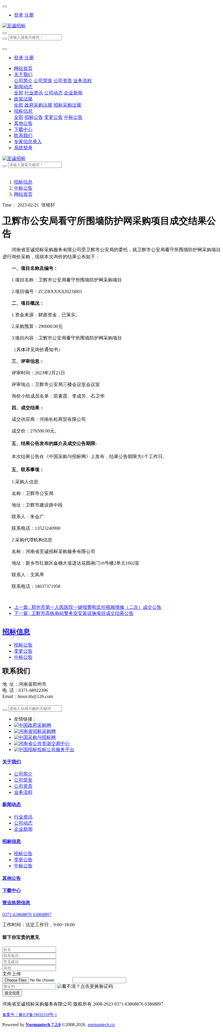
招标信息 (23, 182)
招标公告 (23, 644)
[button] (85, 986)
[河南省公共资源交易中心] (42, 743)
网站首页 (23, 68)
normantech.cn (101, 1024)
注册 (29, 14)
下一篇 (74, 613)
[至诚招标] (111, 26)
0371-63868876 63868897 (26, 914)
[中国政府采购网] (32, 725)
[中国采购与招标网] (35, 737)
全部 (18, 92)
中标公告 (23, 188)
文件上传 (11, 973)
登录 (18, 14)
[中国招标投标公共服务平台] (44, 749)
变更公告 (23, 651)
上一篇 (87, 607)
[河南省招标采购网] (35, 731)
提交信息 (12, 993)
